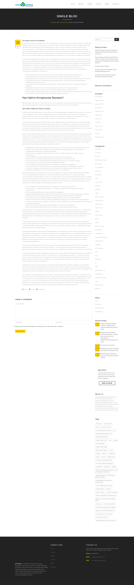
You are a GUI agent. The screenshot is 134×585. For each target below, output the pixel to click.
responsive (99, 466)
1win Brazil (98, 152)
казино (108, 488)
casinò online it (99, 207)
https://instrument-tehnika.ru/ (80, 136)
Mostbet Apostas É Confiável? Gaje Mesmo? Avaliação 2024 (105, 70)
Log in (96, 300)
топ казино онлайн (101, 517)
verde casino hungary (100, 277)
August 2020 (98, 115)
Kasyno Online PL (99, 226)
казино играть (100, 492)
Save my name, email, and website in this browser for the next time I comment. (39, 326)
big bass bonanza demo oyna (104, 433)
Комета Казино (99, 285)
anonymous (98, 174)
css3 (110, 440)
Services (98, 4)
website (114, 466)
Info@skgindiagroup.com (98, 557)
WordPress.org (99, 311)
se (95, 263)
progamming (111, 456)
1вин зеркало (108, 423)
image (96, 222)
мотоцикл (99, 504)
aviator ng (98, 185)
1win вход (98, 423)
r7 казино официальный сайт (104, 463)
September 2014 (99, 137)
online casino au (99, 248)
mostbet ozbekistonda (101, 237)
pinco (96, 255)
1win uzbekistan (99, 167)
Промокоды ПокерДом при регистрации (103, 481)
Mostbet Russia (99, 241)
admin (26, 289)
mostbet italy (98, 233)
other (96, 252)
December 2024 (99, 100)
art (114, 430)
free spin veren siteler (101, 450)
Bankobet (97, 189)
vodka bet (106, 466)
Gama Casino (98, 215)
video (96, 281)
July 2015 (97, 133)
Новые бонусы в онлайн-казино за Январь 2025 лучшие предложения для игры (106, 52)
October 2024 (99, 107)
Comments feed (99, 308)
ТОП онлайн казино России (104, 485)
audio (96, 178)
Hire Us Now (107, 383)
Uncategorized (99, 274)
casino (96, 193)
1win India (97, 156)
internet (104, 453)
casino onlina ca (99, 200)
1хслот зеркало (106, 427)
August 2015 (98, 129)
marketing (111, 453)
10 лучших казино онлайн (103, 430)
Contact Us (115, 4)
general (97, 219)
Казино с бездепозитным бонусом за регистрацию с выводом (106, 470)
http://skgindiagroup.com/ (99, 560)
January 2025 (98, 96)
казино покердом (112, 492)
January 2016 (98, 126)
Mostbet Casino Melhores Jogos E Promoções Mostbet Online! (105, 75)
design (115, 440)
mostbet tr (98, 244)
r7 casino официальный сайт (104, 460)
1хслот (33, 289)
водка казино (100, 488)
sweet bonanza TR (100, 270)
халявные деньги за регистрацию (105, 520)
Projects (89, 4)
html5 (111, 450)
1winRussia (98, 171)
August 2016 (98, 118)
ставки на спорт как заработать (105, 510)
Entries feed (98, 304)
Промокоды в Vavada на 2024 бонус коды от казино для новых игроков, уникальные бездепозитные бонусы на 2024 (107, 60)
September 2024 (99, 111)
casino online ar (99, 204)
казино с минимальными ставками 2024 (105, 499)
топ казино (109, 514)
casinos (97, 211)
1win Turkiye (98, 163)
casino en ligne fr (99, 196)
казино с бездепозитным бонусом (106, 495)
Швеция (97, 288)
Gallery (107, 4)
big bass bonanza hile (101, 436)
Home (73, 4)
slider (96, 266)
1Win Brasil (98, 149)
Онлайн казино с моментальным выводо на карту (105, 476)
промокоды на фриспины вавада (105, 507)
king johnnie (98, 230)
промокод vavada (109, 504)
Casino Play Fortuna (101, 440)
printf (103, 456)
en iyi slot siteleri (100, 443)
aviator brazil (98, 182)
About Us (81, 4)
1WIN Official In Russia (101, 160)
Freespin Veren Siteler (102, 66)
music (97, 456)
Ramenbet (98, 259)
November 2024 (99, 104)
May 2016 (97, 122)
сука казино (99, 514)
